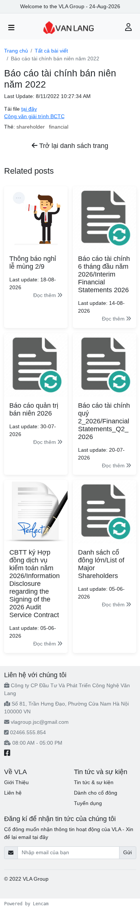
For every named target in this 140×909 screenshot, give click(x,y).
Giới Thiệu (16, 782)
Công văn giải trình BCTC (34, 116)
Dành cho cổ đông (95, 793)
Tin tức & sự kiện (93, 782)
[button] (128, 28)
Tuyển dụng (88, 803)
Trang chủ (16, 51)
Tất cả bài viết (51, 51)
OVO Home (63, 879)
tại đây (29, 109)
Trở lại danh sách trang (72, 145)
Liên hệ (13, 793)
